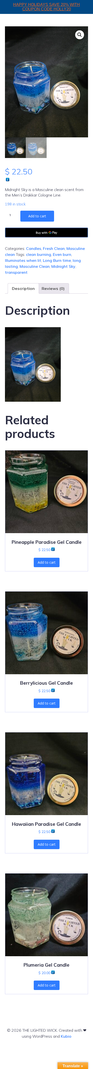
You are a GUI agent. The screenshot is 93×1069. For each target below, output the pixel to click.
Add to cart (37, 216)
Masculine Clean (35, 266)
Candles (33, 248)
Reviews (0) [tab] (53, 288)
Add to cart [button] (47, 562)
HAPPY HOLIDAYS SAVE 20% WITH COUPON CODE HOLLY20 (46, 6)
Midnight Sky (63, 266)
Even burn (62, 254)
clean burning (38, 254)
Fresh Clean (54, 248)
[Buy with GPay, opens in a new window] (46, 233)
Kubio (66, 1036)
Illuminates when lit (23, 260)
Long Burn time (57, 260)
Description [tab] (23, 288)
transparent (16, 272)
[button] (79, 34)
